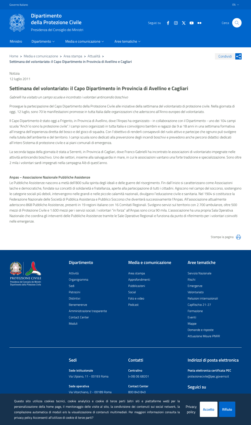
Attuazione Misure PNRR (204, 336)
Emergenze (195, 285)
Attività (74, 273)
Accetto (208, 409)
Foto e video (136, 298)
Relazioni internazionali (203, 298)
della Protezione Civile (56, 19)
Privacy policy (191, 409)
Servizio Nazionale (199, 273)
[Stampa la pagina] (238, 237)
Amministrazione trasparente (88, 311)
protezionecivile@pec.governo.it (208, 376)
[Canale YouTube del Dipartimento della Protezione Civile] (190, 22)
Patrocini (74, 292)
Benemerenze (78, 304)
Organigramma (78, 279)
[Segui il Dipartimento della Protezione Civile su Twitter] (182, 22)
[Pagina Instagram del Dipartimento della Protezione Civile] (174, 22)
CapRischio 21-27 (199, 304)
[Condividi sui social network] (238, 56)
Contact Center (79, 317)
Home (13, 56)
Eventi (192, 317)
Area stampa (73, 56)
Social (132, 292)
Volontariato (196, 292)
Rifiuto (227, 409)
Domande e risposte (201, 329)
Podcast (133, 304)
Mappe (192, 323)
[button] (237, 22)
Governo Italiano (18, 5)
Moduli (73, 323)
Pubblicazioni (136, 285)
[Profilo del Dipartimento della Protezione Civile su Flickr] (198, 22)
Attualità (94, 56)
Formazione (195, 311)
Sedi (71, 285)
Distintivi (74, 298)
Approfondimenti (139, 279)
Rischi (191, 279)
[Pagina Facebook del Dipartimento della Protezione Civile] (166, 22)
